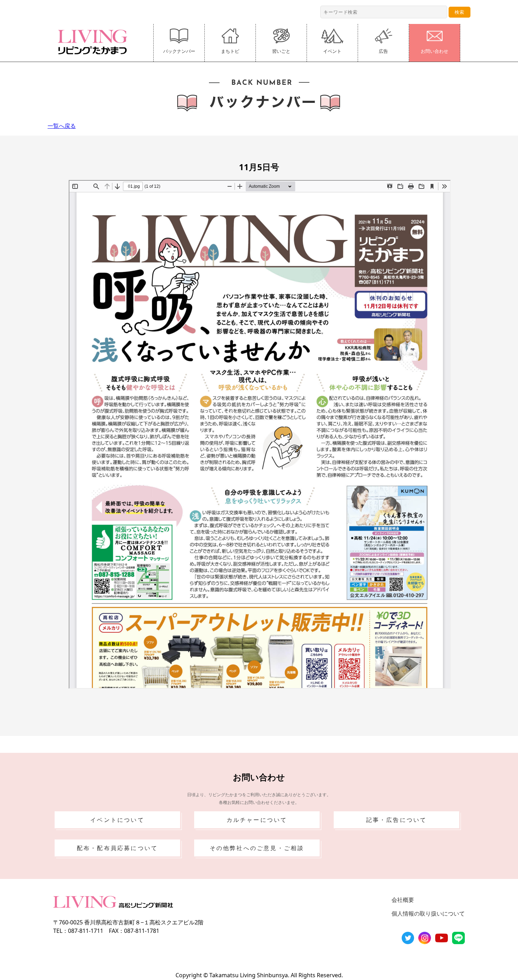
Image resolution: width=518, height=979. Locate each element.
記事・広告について (396, 820)
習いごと (281, 51)
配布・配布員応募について (117, 848)
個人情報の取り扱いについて (428, 913)
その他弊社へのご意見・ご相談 (257, 848)
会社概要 (402, 900)
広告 (383, 51)
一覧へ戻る (62, 126)
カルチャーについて (257, 820)
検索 (459, 12)
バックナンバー (179, 51)
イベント (332, 51)
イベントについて (117, 820)
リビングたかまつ (95, 42)
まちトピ (230, 51)
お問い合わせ (434, 51)
